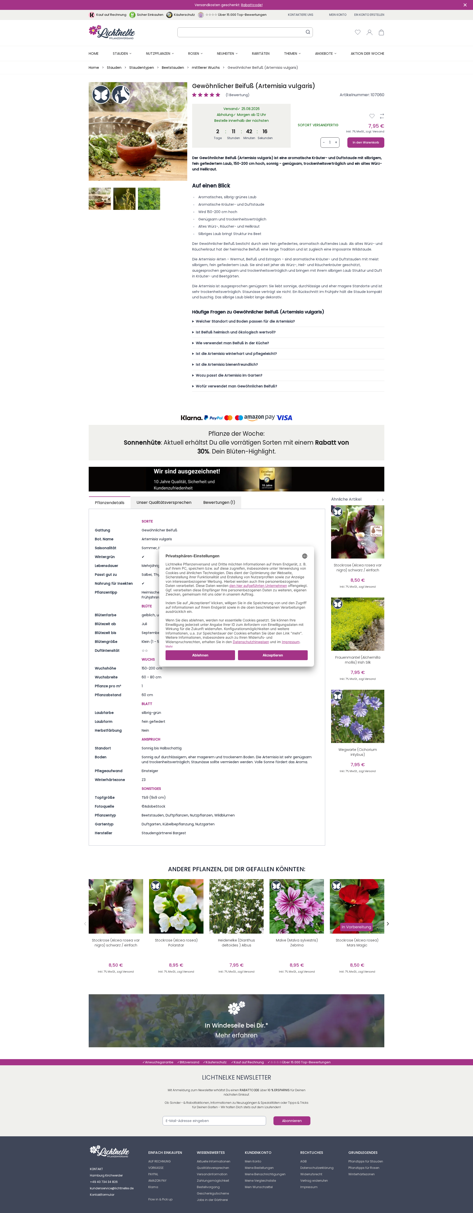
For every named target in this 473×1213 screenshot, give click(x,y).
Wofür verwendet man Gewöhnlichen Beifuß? (236, 386)
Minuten (249, 138)
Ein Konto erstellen (369, 15)
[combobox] (245, 32)
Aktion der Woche (367, 53)
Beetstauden (173, 67)
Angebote (324, 53)
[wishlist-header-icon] (357, 32)
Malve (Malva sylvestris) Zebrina (297, 943)
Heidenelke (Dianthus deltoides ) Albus (236, 943)
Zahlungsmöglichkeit (213, 1180)
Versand (378, 131)
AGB (303, 1161)
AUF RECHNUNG (159, 1161)
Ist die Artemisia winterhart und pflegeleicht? (236, 353)
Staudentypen (141, 67)
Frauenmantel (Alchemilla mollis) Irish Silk (357, 660)
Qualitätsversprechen (213, 1168)
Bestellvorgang (208, 1187)
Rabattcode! (252, 4)
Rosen (193, 53)
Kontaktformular (102, 1195)
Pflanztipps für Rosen (363, 1168)
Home (94, 53)
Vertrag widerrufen (314, 1180)
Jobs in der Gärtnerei (212, 1200)
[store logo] (112, 32)
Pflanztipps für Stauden (365, 1161)
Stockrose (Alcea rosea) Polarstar (176, 943)
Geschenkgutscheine (213, 1193)
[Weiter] (382, 499)
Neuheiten (225, 53)
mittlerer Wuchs (206, 67)
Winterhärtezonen (361, 1174)
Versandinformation (212, 1174)
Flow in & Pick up (160, 1199)
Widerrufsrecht (311, 1174)
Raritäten (261, 53)
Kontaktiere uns (300, 15)
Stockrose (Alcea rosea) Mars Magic (357, 943)
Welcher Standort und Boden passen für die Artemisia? (245, 321)
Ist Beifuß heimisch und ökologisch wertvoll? (236, 332)
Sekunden (265, 138)
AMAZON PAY (157, 1180)
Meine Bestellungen (259, 1168)
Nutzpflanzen (158, 53)
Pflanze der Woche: (236, 434)
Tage (218, 138)
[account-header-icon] (369, 32)
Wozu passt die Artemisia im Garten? (229, 375)
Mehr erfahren (236, 1035)
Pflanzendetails (109, 503)
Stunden (233, 138)
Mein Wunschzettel (259, 1187)
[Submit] (307, 31)
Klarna (153, 1187)
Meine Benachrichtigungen (265, 1174)
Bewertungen (219, 502)
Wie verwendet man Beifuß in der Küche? (232, 343)
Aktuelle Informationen (213, 1161)
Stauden (120, 53)
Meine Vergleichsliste (260, 1180)
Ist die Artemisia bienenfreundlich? (227, 364)
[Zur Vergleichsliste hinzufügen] (381, 116)
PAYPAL (153, 1174)
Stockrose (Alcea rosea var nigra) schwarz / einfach (358, 568)
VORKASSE (156, 1168)
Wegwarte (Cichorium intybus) (357, 752)
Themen (290, 53)
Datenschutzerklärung (317, 1168)
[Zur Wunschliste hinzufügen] (372, 116)
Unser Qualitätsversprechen (163, 502)
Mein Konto (337, 15)
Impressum (309, 1187)
